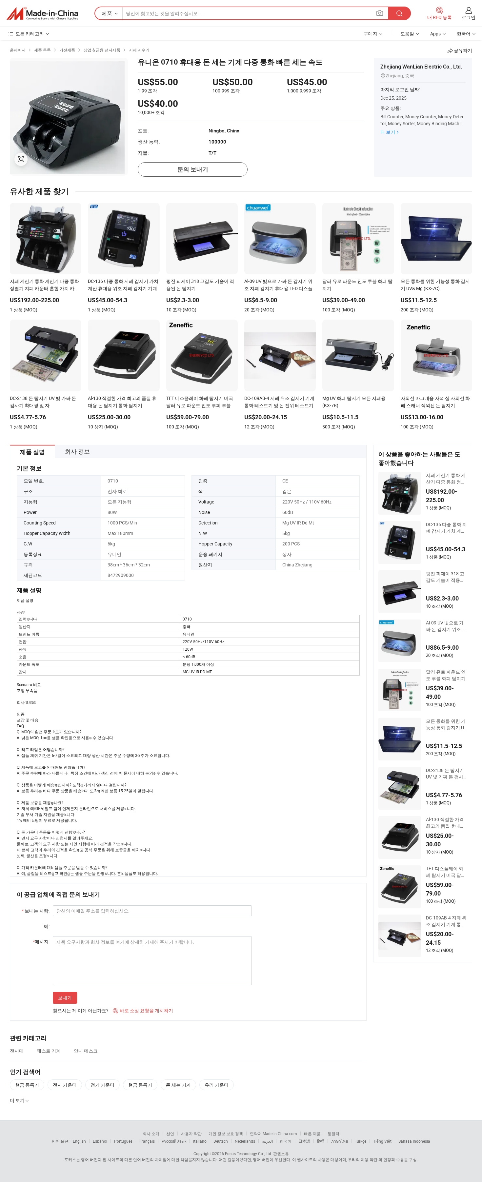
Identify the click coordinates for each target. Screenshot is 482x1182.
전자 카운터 (65, 1085)
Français (147, 1141)
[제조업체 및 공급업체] (42, 13)
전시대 (17, 1051)
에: (47, 926)
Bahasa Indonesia (414, 1141)
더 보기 (387, 132)
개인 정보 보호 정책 (226, 1133)
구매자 (370, 33)
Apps (435, 33)
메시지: (41, 941)
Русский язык (174, 1141)
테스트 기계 (49, 1051)
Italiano (200, 1141)
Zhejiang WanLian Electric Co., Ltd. (421, 66)
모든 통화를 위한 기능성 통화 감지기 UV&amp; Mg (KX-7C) (446, 724)
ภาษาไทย (339, 1141)
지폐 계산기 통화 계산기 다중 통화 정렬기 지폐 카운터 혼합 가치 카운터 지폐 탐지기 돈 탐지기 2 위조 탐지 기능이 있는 (446, 478)
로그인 (468, 17)
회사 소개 (151, 1133)
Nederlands (245, 1141)
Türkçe (360, 1141)
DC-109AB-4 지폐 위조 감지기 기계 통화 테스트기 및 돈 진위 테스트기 (446, 921)
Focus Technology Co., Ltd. (248, 1153)
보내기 (65, 998)
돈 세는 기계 (178, 1085)
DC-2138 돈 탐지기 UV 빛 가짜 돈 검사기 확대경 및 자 (445, 773)
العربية (267, 1141)
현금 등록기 (27, 1085)
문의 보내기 (192, 169)
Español (100, 1141)
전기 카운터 (102, 1085)
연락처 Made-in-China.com (273, 1133)
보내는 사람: (36, 911)
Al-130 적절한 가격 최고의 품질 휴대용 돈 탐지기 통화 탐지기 (446, 822)
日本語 (304, 1141)
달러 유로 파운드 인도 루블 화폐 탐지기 (446, 675)
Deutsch (220, 1141)
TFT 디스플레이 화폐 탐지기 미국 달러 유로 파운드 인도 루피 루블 (446, 871)
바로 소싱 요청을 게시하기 (143, 1010)
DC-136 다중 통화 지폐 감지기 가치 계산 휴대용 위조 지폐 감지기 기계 (446, 527)
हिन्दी (320, 1141)
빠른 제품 (312, 1133)
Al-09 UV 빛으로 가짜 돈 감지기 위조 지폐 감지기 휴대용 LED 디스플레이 (446, 626)
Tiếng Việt (382, 1141)
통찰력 (333, 1133)
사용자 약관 (191, 1133)
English (79, 1141)
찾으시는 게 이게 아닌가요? (81, 1010)
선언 (170, 1133)
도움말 (407, 33)
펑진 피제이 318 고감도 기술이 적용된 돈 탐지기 (445, 576)
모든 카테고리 (29, 33)
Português (123, 1141)
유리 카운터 (217, 1085)
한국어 (285, 1141)
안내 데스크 (86, 1051)
